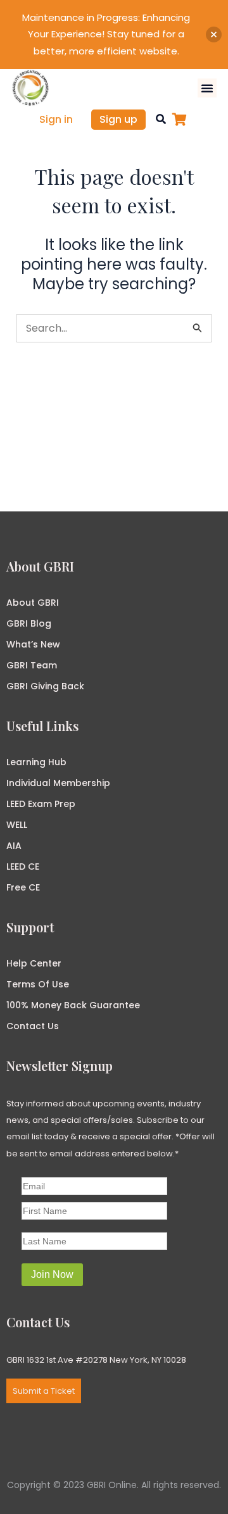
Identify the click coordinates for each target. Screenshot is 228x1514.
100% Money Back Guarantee (73, 1005)
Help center (33, 963)
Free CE (23, 887)
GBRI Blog (28, 623)
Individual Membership (58, 783)
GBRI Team (31, 665)
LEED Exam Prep (40, 804)
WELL (16, 824)
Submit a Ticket (44, 1391)
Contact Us (32, 1026)
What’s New (33, 644)
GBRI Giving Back (45, 686)
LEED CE (22, 866)
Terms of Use (37, 984)
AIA (14, 845)
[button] (207, 87)
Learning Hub (36, 762)
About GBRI (32, 602)
